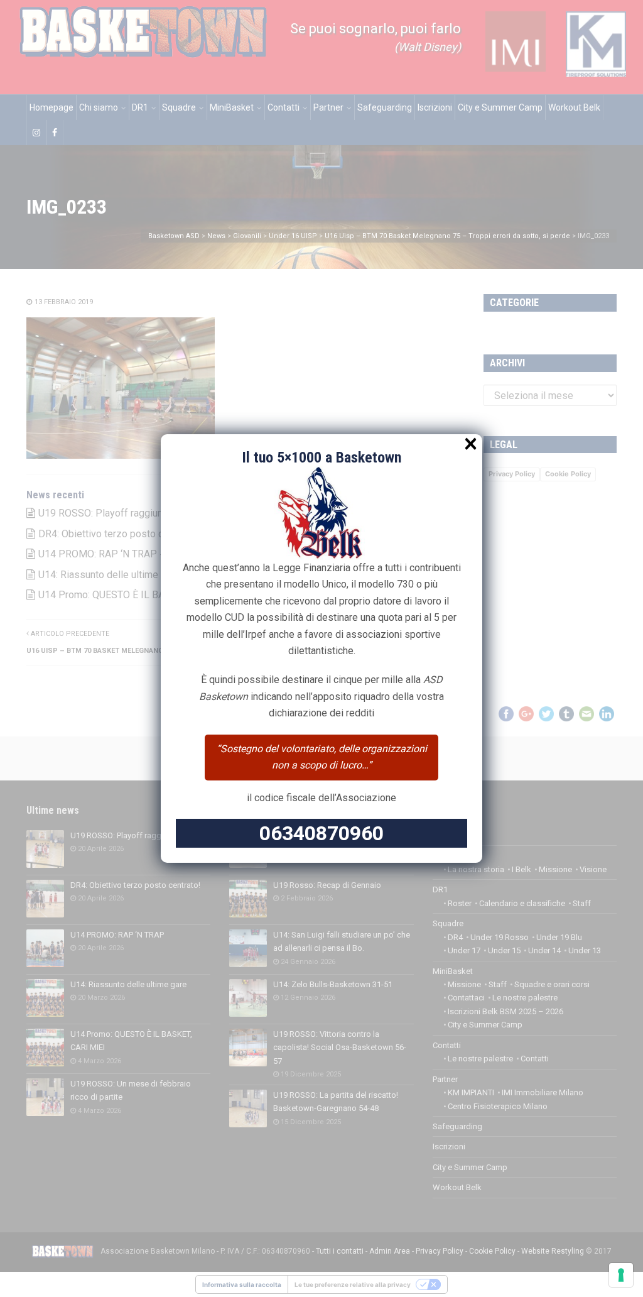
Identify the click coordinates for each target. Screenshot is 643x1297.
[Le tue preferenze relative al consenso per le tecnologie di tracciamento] (621, 1275)
